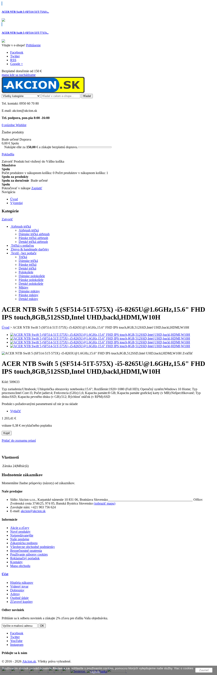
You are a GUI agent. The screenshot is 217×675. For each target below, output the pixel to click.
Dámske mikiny (29, 291)
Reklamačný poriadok (25, 558)
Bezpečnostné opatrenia (26, 550)
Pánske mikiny (28, 295)
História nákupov (21, 582)
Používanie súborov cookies (29, 554)
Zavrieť (204, 670)
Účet (5, 574)
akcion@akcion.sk (33, 511)
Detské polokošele (31, 283)
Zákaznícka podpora (24, 543)
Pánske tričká (27, 264)
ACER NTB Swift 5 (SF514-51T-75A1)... (25, 11)
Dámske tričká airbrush (34, 234)
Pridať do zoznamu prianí (19, 440)
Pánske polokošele (31, 280)
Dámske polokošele (32, 276)
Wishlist (21, 125)
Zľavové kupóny (21, 601)
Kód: (5, 382)
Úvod (5, 327)
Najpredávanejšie (21, 535)
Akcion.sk (29, 661)
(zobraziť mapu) (104, 503)
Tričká (23, 257)
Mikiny (23, 287)
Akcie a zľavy (19, 528)
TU (103, 672)
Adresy (15, 594)
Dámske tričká (28, 261)
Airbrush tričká (29, 230)
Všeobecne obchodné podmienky (32, 547)
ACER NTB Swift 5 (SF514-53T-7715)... (25, 32)
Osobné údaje (19, 598)
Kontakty (16, 562)
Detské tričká (27, 268)
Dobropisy (17, 590)
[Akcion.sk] (43, 92)
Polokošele (26, 272)
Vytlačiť (15, 411)
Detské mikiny (28, 299)
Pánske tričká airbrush (33, 238)
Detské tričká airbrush (33, 241)
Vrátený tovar (19, 586)
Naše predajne (19, 539)
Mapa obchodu (20, 566)
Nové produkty (20, 531)
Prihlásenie (33, 45)
